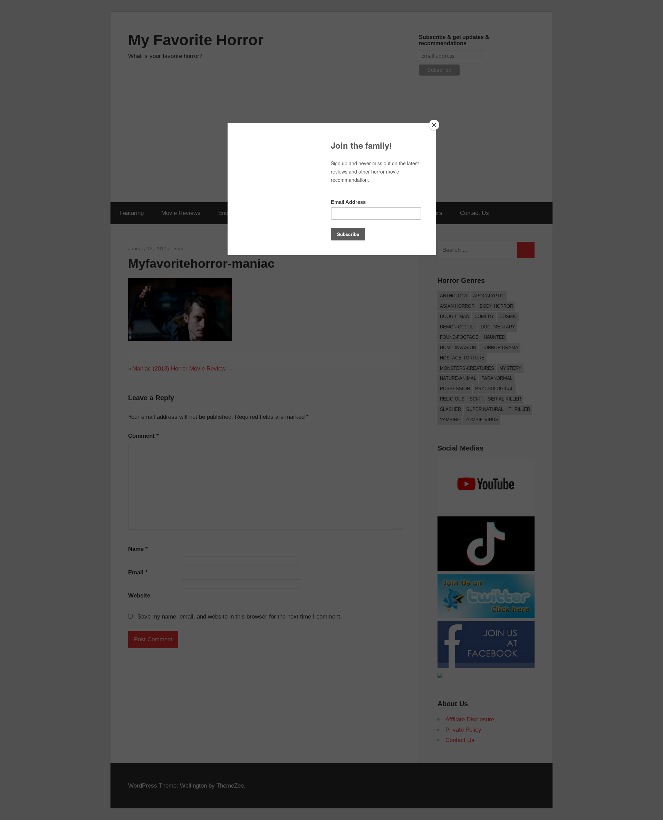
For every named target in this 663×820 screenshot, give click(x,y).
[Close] (434, 125)
